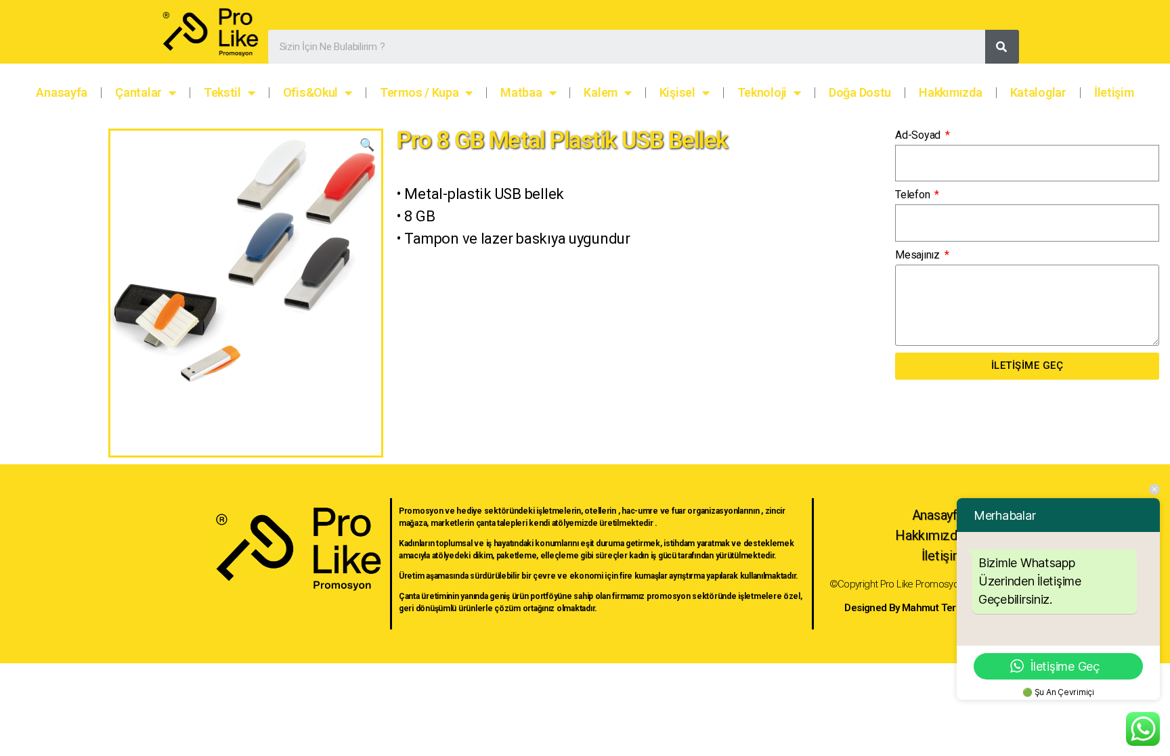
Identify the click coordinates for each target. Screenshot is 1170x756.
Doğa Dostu (860, 92)
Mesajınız (918, 254)
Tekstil (222, 92)
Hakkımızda (950, 92)
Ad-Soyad (919, 135)
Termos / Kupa (419, 92)
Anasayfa (61, 92)
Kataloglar (1038, 92)
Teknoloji (762, 92)
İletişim (1114, 92)
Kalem (601, 92)
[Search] (1002, 47)
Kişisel (677, 92)
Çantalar (138, 92)
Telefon (913, 194)
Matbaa (521, 92)
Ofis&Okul (311, 92)
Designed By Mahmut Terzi (903, 608)
